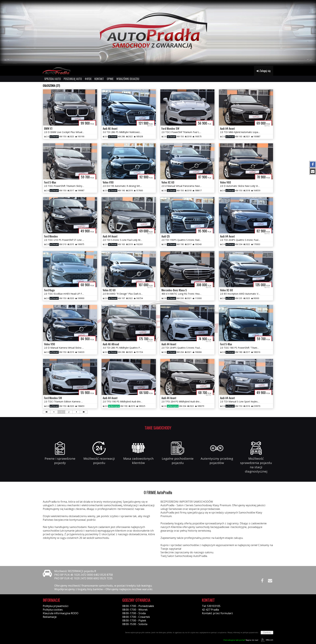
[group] (158, 33)
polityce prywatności (250, 632)
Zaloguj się (265, 71)
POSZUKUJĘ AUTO (73, 79)
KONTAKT (99, 79)
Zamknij (267, 632)
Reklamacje (50, 617)
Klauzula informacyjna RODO (60, 613)
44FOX (88, 79)
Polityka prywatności (55, 606)
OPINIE (110, 79)
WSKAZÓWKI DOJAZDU (127, 79)
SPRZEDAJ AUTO (52, 79)
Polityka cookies (53, 609)
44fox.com (269, 640)
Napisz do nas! (241, 640)
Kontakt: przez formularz (217, 613)
